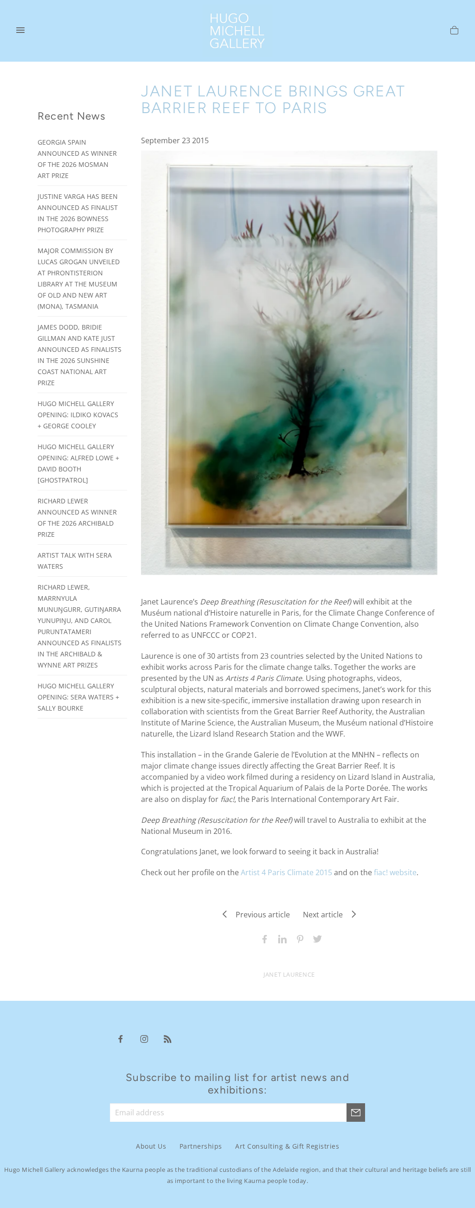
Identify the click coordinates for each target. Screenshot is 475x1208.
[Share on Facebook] (263, 938)
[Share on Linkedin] (280, 938)
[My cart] (454, 31)
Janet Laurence (289, 974)
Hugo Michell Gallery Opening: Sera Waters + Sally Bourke (78, 696)
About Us (151, 1146)
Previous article (260, 914)
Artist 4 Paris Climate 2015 (286, 872)
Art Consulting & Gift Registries (287, 1146)
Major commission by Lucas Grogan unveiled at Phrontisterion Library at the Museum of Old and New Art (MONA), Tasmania (79, 278)
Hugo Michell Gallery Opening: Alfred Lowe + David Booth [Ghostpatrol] (78, 463)
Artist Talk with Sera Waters (75, 561)
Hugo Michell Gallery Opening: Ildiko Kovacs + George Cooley (78, 414)
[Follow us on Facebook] (120, 1038)
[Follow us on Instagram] (144, 1038)
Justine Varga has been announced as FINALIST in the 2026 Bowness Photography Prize (78, 213)
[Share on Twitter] (315, 938)
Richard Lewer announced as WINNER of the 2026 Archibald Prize (77, 517)
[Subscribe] (356, 1112)
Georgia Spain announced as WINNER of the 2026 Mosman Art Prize (77, 159)
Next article (325, 914)
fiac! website (395, 872)
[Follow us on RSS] (168, 1038)
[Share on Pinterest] (298, 938)
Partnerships (201, 1146)
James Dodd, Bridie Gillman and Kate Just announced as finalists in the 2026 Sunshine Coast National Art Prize (80, 355)
